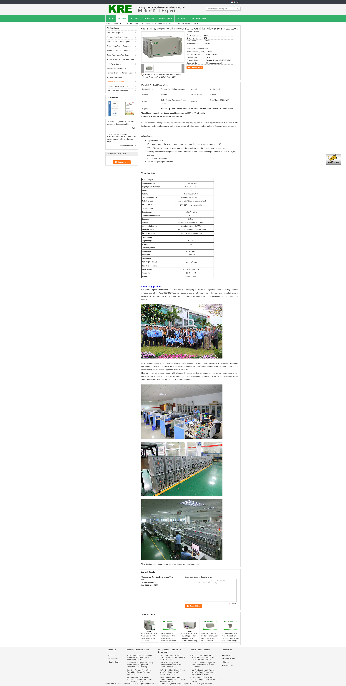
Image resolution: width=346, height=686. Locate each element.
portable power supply (191, 564)
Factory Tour (149, 18)
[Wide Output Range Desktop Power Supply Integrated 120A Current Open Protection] (210, 625)
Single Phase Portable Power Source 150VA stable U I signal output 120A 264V (149, 637)
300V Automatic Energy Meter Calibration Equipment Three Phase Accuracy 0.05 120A (173, 680)
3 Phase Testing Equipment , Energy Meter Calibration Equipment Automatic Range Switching (140, 665)
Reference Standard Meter (116, 68)
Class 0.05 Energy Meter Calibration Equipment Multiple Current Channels (171, 665)
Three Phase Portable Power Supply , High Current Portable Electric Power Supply (189, 637)
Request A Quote (199, 18)
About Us (135, 18)
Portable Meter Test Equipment (118, 37)
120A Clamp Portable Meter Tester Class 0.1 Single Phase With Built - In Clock (204, 680)
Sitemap (226, 662)
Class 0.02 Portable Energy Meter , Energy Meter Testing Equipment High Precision (139, 672)
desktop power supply (154, 564)
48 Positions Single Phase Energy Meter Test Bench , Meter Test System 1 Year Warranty (172, 672)
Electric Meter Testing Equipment (119, 42)
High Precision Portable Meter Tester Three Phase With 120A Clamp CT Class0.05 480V (203, 657)
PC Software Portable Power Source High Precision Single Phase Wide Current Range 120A (230, 638)
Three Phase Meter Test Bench (118, 55)
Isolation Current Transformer (117, 86)
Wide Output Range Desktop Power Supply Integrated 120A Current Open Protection (210, 637)
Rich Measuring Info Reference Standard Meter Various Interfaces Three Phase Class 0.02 (139, 680)
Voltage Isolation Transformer (117, 91)
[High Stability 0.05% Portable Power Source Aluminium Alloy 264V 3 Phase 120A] (163, 47)
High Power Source (114, 64)
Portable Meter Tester (115, 77)
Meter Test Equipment (115, 33)
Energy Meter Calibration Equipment (120, 59)
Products (122, 18)
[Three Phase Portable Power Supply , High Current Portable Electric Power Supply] (189, 625)
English (236, 2)
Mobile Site (229, 666)
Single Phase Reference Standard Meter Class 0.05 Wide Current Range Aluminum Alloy (139, 657)
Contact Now (196, 68)
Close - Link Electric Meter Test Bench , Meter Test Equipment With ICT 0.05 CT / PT (172, 657)
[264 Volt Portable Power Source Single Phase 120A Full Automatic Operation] (169, 625)
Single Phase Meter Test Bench (118, 51)
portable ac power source (172, 564)
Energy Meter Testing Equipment (119, 46)
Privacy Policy (110, 684)
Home (110, 18)
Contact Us (182, 18)
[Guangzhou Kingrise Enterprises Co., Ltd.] (120, 9)
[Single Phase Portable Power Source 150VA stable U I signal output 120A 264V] (149, 625)
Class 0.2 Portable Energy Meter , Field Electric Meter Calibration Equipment (204, 665)
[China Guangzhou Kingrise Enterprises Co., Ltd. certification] (114, 108)
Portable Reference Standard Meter (120, 73)
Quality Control (165, 18)
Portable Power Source (130, 23)
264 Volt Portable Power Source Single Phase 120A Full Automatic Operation (168, 637)
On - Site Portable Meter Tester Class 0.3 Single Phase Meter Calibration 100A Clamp (203, 672)
